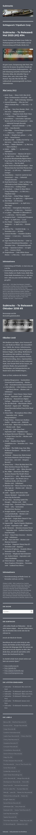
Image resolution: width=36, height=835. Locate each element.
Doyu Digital (24, 585)
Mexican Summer (7, 592)
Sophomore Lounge (14, 295)
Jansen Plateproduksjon (21, 588)
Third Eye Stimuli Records (17, 597)
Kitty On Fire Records (13, 590)
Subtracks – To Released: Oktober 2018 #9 (18, 307)
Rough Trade (9, 799)
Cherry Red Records (11, 739)
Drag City (7, 757)
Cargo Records (9, 729)
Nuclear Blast (22, 789)
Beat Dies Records (19, 284)
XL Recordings (9, 824)
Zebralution (22, 824)
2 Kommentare (19, 298)
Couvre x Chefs (19, 286)
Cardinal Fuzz (20, 583)
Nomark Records (21, 785)
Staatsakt (14, 595)
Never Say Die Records (19, 592)
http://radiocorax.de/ (11, 666)
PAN (9, 594)
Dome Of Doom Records (12, 754)
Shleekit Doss (24, 293)
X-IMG (26, 296)
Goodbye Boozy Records (23, 587)
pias (12, 792)
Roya (4, 595)
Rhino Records (26, 594)
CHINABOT (27, 284)
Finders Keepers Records (12, 761)
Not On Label (6, 291)
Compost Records (10, 746)
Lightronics (29, 289)
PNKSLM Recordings (16, 594)
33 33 (12, 284)
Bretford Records (19, 722)
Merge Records (23, 778)
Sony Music (20, 806)
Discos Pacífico (28, 286)
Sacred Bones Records (14, 293)
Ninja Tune (8, 785)
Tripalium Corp (20, 296)
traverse (5, 296)
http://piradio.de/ (10, 668)
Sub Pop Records (10, 813)
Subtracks (8, 6)
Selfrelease (9, 595)
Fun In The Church (23, 764)
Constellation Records (11, 750)
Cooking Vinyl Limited (9, 286)
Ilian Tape (25, 288)
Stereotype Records (23, 595)
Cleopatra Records (15, 585)
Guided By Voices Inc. (11, 771)
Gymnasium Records (8, 588)
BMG (14, 583)
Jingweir (5, 590)
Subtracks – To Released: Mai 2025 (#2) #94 (18, 34)
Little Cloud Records (25, 590)
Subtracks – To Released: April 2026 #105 (18, 691)
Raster (24, 796)
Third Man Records (10, 820)
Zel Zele (11, 298)
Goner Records (18, 288)
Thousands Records (25, 295)
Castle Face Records (11, 736)
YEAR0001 (5, 298)
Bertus (6, 722)
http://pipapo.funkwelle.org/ (14, 670)
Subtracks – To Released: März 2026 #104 (18, 694)
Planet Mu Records (24, 792)
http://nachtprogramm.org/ (13, 673)
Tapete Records (9, 817)
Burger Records (20, 725)
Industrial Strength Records (10, 289)
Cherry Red (26, 736)
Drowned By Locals (8, 288)
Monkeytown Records (11, 782)
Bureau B (7, 725)
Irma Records (21, 289)
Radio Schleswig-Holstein (18, 291)
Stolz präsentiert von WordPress (18, 831)
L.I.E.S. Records (9, 778)
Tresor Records (11, 296)
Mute (25, 782)
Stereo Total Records (22, 810)
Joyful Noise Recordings (12, 775)
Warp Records (26, 820)
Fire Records (12, 587)
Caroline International (11, 732)
